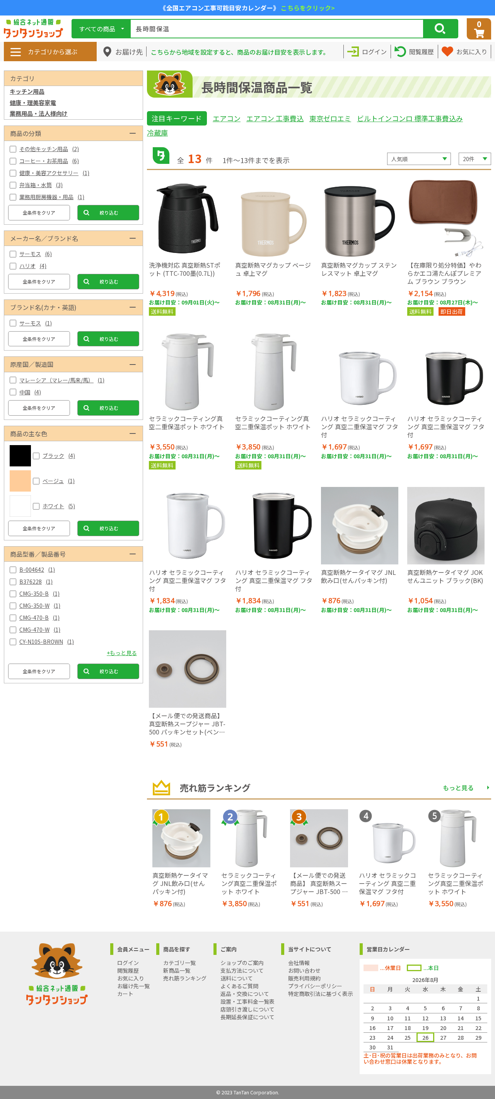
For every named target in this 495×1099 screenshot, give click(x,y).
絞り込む (109, 212)
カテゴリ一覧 (179, 963)
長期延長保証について (247, 1017)
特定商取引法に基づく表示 (320, 994)
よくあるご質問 (239, 986)
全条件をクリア (39, 212)
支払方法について (242, 970)
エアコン (227, 118)
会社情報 (299, 963)
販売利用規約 (304, 978)
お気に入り (130, 978)
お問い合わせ (304, 970)
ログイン (128, 963)
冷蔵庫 (157, 132)
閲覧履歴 (128, 970)
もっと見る (458, 787)
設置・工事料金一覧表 (247, 1001)
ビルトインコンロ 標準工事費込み (410, 118)
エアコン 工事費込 (275, 118)
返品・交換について (244, 994)
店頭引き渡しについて (247, 1009)
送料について (236, 978)
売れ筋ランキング (185, 978)
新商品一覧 (176, 970)
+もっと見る (122, 653)
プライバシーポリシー (315, 986)
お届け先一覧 (133, 986)
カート (125, 994)
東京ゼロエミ (330, 118)
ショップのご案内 (242, 963)
